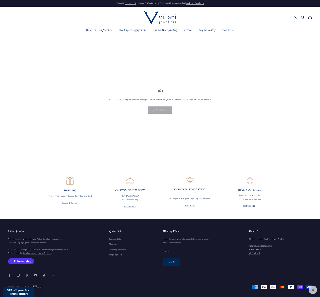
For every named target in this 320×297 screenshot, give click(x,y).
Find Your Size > (250, 205)
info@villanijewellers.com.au (260, 245)
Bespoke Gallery (207, 30)
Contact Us (228, 30)
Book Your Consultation (195, 3)
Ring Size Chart (115, 254)
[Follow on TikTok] (44, 275)
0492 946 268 (254, 253)
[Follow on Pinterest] (27, 275)
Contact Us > (130, 206)
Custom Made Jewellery (165, 30)
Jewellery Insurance (117, 249)
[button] (18, 292)
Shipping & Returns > (70, 203)
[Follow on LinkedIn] (53, 275)
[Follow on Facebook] (9, 275)
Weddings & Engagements (132, 30)
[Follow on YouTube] (35, 275)
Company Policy (115, 239)
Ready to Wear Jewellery (99, 30)
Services (188, 30)
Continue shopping (160, 109)
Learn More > (190, 205)
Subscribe (171, 261)
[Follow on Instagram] (18, 275)
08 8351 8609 (130, 3)
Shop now (113, 244)
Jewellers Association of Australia (37, 253)
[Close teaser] (35, 286)
